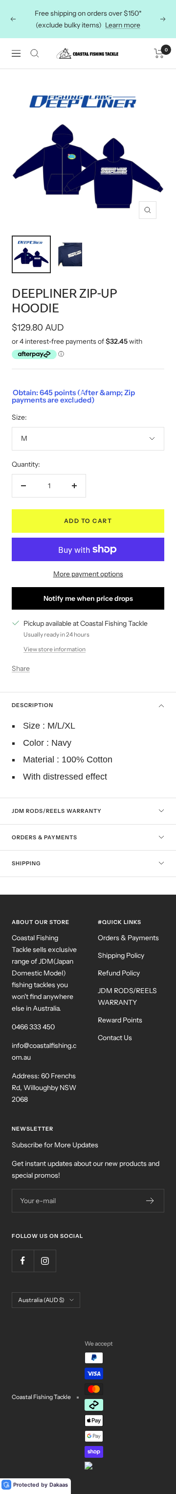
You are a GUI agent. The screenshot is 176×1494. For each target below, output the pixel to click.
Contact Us (115, 1037)
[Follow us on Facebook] (23, 1261)
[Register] (150, 1200)
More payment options (88, 573)
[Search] (34, 53)
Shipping (26, 863)
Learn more (122, 25)
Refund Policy (119, 973)
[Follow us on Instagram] (45, 1261)
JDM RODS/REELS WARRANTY (127, 996)
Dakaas (58, 1484)
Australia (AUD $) (41, 1300)
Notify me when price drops (88, 598)
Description (32, 705)
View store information (54, 649)
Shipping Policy (121, 955)
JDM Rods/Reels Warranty (57, 810)
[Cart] (159, 53)
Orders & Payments (44, 837)
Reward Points (120, 1020)
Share (21, 668)
